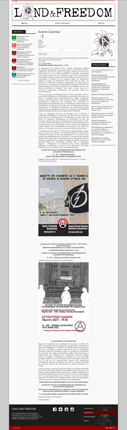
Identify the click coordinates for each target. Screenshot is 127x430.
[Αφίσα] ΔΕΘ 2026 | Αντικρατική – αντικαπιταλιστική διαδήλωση (23, 39)
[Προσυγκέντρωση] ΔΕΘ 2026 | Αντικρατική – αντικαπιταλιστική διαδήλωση (24, 46)
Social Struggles (62, 23)
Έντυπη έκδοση (89, 417)
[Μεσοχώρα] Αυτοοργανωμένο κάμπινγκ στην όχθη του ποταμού (25, 68)
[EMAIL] (42, 37)
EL (13, 1)
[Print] (42, 35)
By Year (40, 40)
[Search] (41, 47)
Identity (101, 23)
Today (40, 44)
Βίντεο (86, 421)
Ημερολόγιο (88, 412)
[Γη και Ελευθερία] (63, 12)
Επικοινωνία (88, 408)
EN (16, 1)
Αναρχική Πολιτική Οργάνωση (28, 419)
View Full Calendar (24, 80)
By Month (40, 41)
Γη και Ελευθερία (45, 63)
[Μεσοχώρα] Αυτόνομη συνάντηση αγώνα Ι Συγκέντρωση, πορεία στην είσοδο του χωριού (25, 54)
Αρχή (25, 23)
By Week (40, 43)
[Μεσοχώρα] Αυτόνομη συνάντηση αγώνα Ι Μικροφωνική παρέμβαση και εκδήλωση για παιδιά (25, 62)
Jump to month (42, 46)
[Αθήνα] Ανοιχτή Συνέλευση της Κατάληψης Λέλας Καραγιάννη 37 (26, 75)
